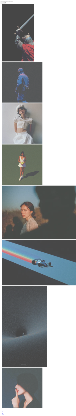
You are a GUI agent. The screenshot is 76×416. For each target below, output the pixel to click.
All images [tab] (2, 1)
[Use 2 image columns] (5, 2)
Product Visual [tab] (11, 1)
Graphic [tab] (8, 1)
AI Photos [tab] (5, 1)
